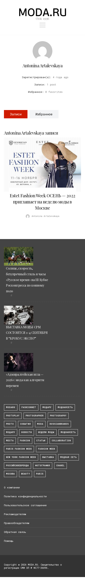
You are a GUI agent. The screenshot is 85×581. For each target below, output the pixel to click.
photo (10, 424)
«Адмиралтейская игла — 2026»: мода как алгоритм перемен (25, 380)
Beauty (25, 474)
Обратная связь (15, 532)
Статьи (40, 440)
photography (58, 415)
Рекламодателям (15, 514)
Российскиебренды (17, 465)
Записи (16, 114)
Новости (26, 432)
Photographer (35, 415)
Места (10, 440)
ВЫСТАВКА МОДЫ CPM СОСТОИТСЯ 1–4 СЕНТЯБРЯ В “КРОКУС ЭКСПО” (27, 333)
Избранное (44, 114)
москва (10, 474)
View (40, 164)
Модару (10, 432)
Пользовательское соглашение (25, 505)
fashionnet (29, 407)
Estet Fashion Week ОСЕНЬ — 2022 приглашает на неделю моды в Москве (42, 202)
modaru (10, 407)
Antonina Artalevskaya (43, 65)
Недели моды (46, 432)
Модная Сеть (68, 457)
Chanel (60, 465)
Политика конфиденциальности (25, 496)
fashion (25, 440)
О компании (12, 487)
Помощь (8, 541)
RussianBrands (59, 424)
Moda (40, 424)
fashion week (46, 449)
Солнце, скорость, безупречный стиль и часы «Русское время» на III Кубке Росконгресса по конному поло (27, 279)
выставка (48, 457)
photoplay (12, 415)
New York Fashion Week (21, 457)
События (25, 424)
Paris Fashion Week (19, 449)
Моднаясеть (68, 432)
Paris (39, 474)
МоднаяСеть (65, 407)
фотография (42, 465)
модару (46, 407)
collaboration (61, 440)
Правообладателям (16, 523)
